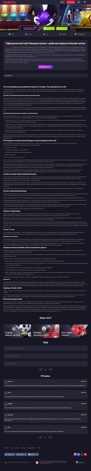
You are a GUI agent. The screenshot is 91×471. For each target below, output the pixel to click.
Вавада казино (8, 47)
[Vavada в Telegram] (78, 2)
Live (11, 448)
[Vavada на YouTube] (85, 454)
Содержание (31, 448)
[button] (89, 18)
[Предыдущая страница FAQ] (40, 369)
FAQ (38, 448)
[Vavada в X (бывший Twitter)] (81, 454)
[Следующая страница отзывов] (50, 437)
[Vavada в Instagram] (75, 454)
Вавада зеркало (45, 67)
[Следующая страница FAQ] (50, 369)
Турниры (23, 448)
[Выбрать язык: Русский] (85, 2)
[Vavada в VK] (78, 454)
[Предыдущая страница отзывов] (40, 437)
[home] (9, 2)
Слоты (6, 448)
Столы (16, 448)
